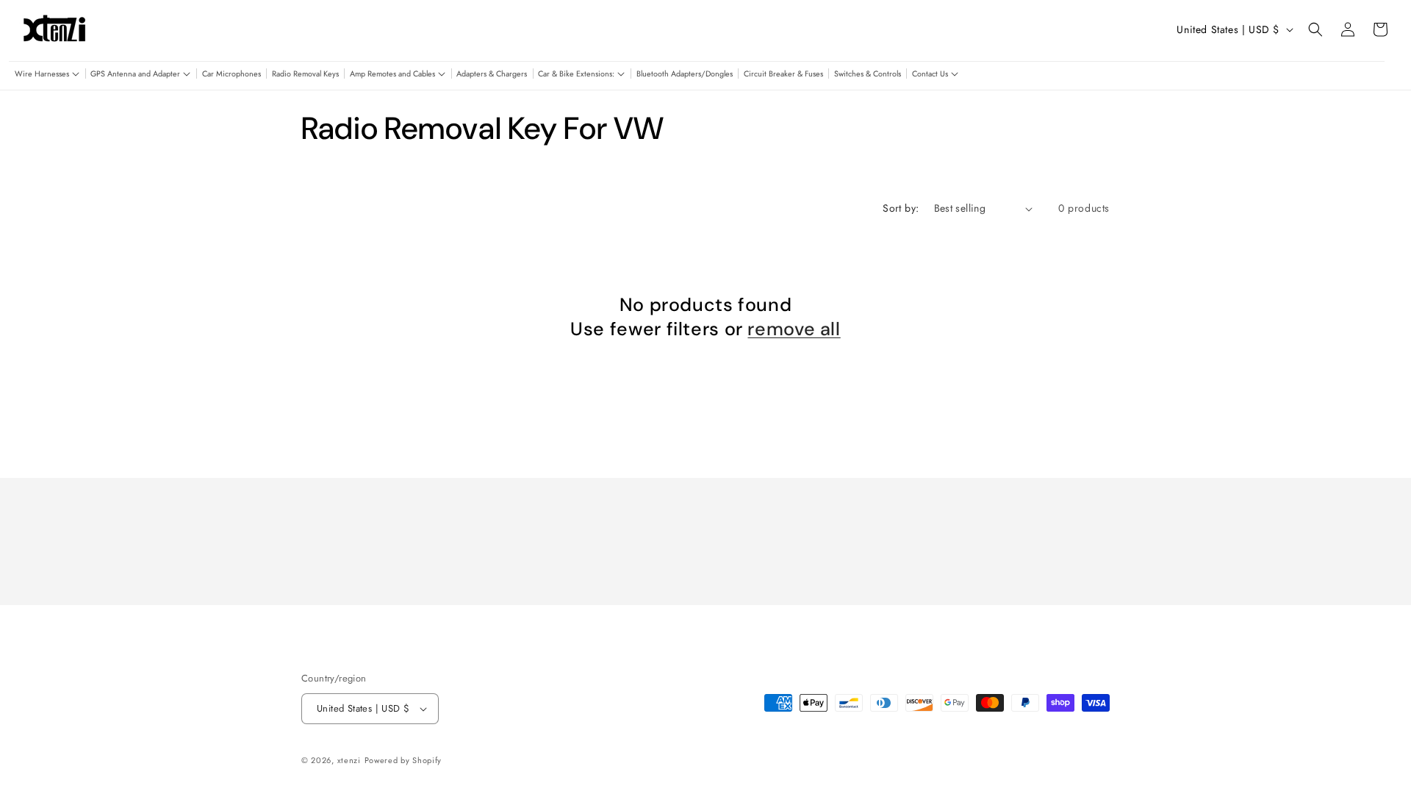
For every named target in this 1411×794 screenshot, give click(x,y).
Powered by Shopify (403, 760)
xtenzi (349, 760)
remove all (793, 329)
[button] (47, 74)
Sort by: (901, 208)
